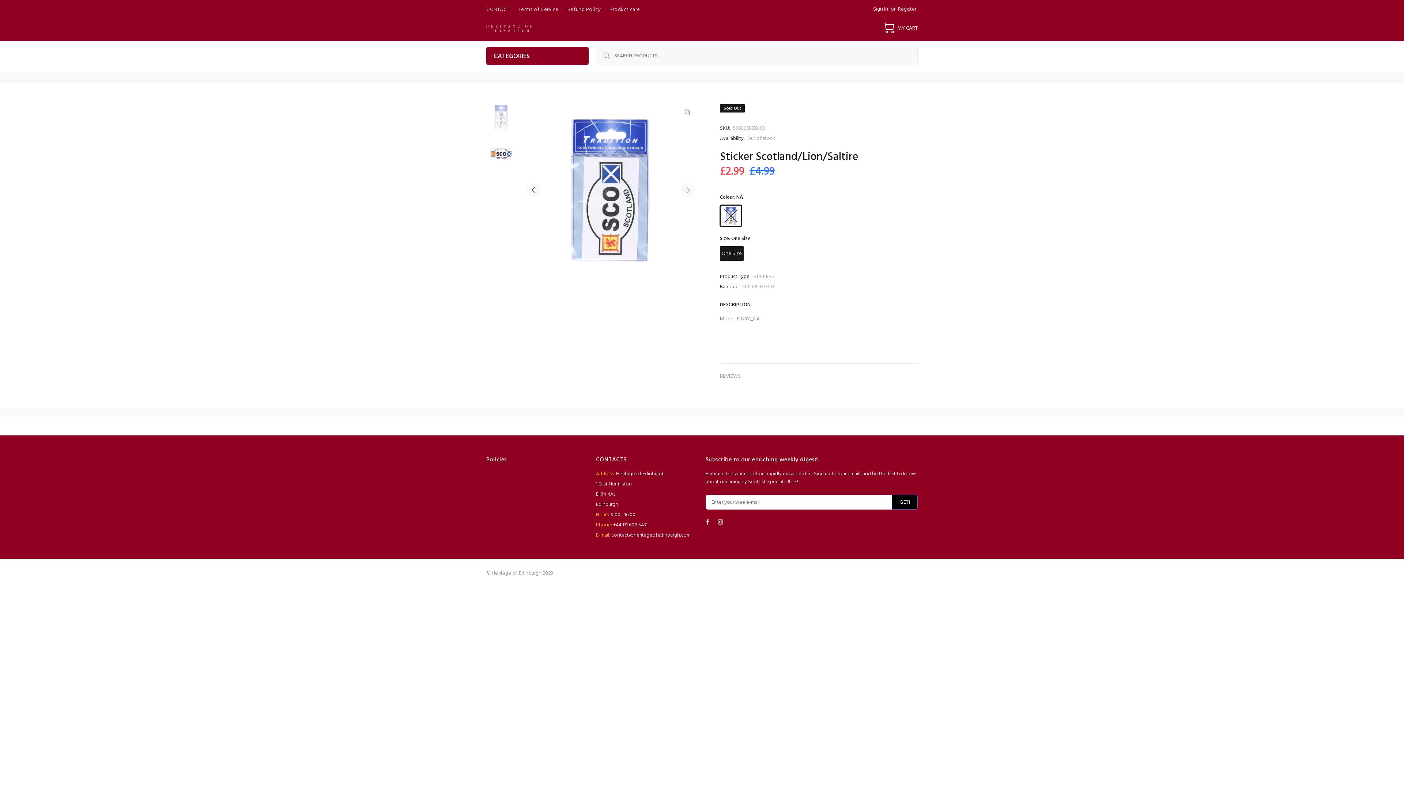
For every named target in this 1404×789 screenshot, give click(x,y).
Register (907, 9)
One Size (732, 253)
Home (492, 77)
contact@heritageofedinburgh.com (651, 535)
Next (688, 190)
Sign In (880, 9)
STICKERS (763, 276)
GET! (904, 502)
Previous (533, 190)
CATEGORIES (512, 56)
